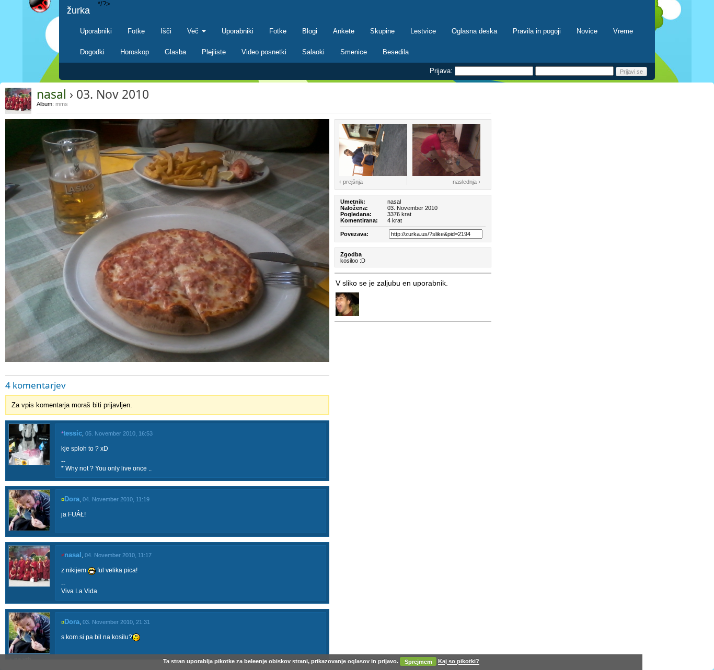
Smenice (353, 52)
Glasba (175, 52)
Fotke (136, 31)
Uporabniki (96, 31)
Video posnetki (263, 52)
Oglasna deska (474, 31)
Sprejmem (418, 662)
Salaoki (313, 52)
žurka (78, 10)
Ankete (343, 31)
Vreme (623, 31)
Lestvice (423, 31)
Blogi (309, 31)
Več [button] (194, 31)
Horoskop (134, 52)
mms (61, 104)
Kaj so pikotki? (458, 662)
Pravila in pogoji (537, 31)
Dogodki (92, 52)
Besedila (396, 52)
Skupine (382, 31)
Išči (165, 31)
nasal (51, 94)
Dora (71, 499)
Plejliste (214, 52)
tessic (72, 433)
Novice (587, 31)
